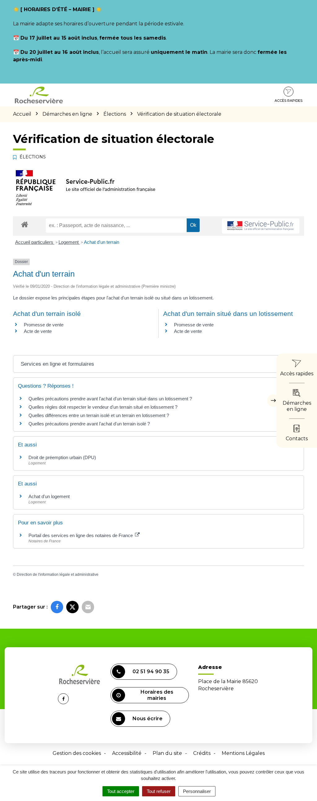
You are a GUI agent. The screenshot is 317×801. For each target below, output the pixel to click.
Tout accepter (120, 791)
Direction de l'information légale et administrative (57, 574)
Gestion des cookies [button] (77, 753)
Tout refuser (159, 791)
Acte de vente (38, 331)
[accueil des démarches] (25, 224)
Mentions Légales (243, 753)
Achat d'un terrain (101, 242)
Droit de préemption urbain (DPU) (62, 457)
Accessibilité (126, 753)
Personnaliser (197, 791)
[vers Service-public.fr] (260, 226)
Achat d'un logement (49, 496)
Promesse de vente (43, 324)
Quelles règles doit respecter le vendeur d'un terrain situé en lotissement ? (102, 407)
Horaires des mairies (157, 695)
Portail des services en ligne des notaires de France (81, 535)
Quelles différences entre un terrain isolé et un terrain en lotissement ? (98, 415)
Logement (69, 242)
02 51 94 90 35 (150, 671)
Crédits (202, 753)
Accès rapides (288, 100)
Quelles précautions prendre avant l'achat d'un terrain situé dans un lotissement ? (110, 398)
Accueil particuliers (34, 242)
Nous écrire (147, 718)
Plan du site (167, 753)
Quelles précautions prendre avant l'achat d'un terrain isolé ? (89, 423)
